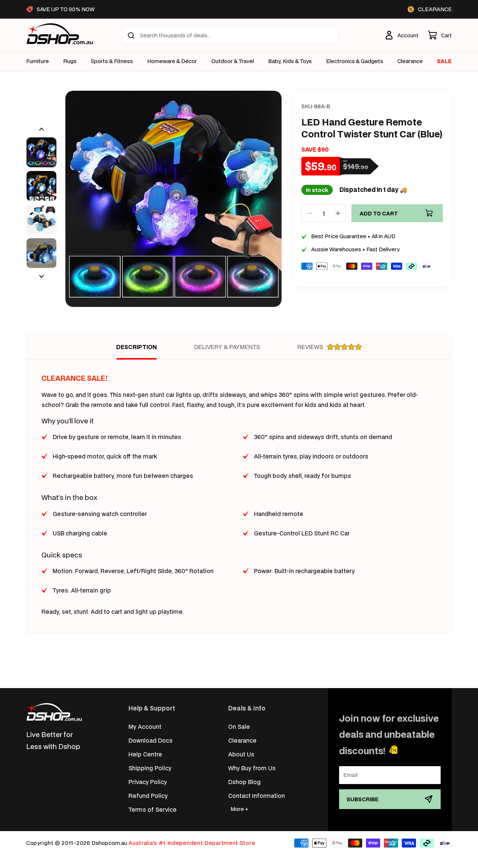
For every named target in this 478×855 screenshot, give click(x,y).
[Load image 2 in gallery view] (41, 186)
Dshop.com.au (109, 842)
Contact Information (256, 795)
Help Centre (145, 754)
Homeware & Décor (172, 61)
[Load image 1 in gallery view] (41, 152)
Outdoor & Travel (232, 61)
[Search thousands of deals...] (131, 35)
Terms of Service (152, 809)
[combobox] (230, 35)
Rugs (70, 61)
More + (239, 808)
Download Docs (150, 740)
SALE (444, 61)
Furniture (37, 61)
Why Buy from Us (252, 768)
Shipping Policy (149, 768)
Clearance (242, 740)
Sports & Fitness (112, 61)
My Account (144, 726)
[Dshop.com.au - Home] (54, 712)
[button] (440, 35)
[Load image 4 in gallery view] (41, 253)
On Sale (239, 726)
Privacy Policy (147, 782)
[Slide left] (41, 129)
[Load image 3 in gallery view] (41, 219)
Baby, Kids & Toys (290, 61)
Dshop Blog (244, 782)
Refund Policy (148, 795)
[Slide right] (41, 276)
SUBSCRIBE (363, 799)
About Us (241, 754)
